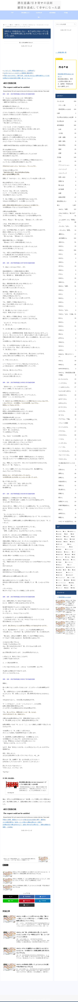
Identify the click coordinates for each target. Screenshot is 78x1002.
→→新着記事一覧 (60, 52)
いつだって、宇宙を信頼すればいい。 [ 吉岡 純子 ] (19, 70)
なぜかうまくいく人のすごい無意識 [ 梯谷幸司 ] (18, 73)
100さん (6, 865)
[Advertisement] (27, 58)
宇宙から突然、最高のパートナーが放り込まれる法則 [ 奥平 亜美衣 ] (24, 819)
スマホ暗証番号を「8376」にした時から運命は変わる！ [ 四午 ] (22, 822)
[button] (27, 905)
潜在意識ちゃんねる (64, 597)
